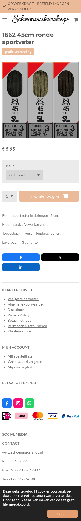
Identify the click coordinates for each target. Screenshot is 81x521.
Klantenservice (19, 331)
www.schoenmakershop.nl (22, 452)
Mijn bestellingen (21, 356)
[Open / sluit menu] (5, 20)
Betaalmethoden (21, 320)
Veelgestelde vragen (23, 299)
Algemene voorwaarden (26, 304)
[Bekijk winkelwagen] (76, 20)
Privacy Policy (18, 315)
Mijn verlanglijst (20, 367)
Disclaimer (16, 309)
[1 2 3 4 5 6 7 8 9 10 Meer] (9, 196)
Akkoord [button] (62, 514)
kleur (10, 166)
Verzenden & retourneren (27, 325)
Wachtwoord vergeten (25, 361)
